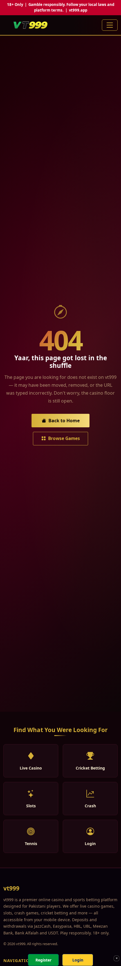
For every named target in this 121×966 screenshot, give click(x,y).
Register (43, 960)
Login (77, 960)
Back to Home (64, 420)
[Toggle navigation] (110, 25)
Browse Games (64, 438)
